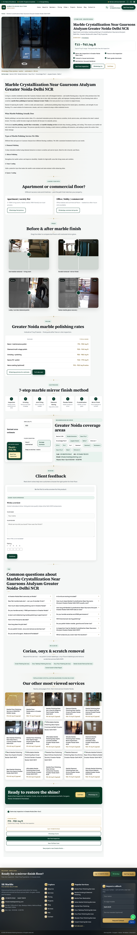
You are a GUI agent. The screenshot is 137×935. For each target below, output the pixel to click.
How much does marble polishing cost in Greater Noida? (27, 606)
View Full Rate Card (53, 843)
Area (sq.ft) (28, 421)
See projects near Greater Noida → (53, 848)
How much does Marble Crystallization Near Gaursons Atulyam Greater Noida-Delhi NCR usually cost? (74, 602)
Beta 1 (68, 450)
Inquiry (132, 922)
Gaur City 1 (83, 436)
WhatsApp (116, 874)
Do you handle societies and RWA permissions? (72, 614)
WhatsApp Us (98, 66)
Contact (50, 917)
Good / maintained (29, 443)
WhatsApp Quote (53, 834)
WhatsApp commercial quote (68, 210)
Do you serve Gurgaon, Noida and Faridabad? (23, 634)
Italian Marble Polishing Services (85, 902)
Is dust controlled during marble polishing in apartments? (27, 615)
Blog (85, 7)
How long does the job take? (17, 624)
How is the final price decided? (18, 620)
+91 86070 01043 (66, 454)
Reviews (79, 7)
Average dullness (42, 443)
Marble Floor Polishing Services (84, 889)
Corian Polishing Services (22, 664)
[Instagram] (131, 2)
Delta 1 (85, 441)
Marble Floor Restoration (82, 898)
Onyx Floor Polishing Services (62, 664)
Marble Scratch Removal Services (83, 664)
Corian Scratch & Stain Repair (53, 667)
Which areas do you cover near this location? (71, 635)
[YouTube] (134, 2)
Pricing (60, 7)
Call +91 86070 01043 (53, 829)
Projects (72, 7)
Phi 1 (64, 445)
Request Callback (118, 920)
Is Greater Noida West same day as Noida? (22, 596)
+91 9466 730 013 (82, 454)
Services (52, 7)
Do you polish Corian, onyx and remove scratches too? (26, 629)
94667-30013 (22, 898)
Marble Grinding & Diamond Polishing (83, 893)
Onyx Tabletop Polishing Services (41, 664)
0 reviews (85, 38)
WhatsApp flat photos (16, 210)
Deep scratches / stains (32, 449)
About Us (45, 7)
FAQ (49, 913)
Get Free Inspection (82, 66)
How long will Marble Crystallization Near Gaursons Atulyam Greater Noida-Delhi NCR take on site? (76, 609)
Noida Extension (72, 436)
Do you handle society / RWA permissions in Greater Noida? (28, 610)
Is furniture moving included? (66, 596)
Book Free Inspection (13, 455)
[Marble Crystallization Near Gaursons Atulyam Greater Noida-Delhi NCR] (36, 42)
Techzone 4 (97, 445)
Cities (65, 7)
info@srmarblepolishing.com (71, 457)
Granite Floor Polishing (81, 906)
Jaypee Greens (74, 441)
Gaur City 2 (59, 450)
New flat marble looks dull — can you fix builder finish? (26, 601)
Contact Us (91, 7)
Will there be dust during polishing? (68, 619)
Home (39, 7)
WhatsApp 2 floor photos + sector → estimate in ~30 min (19, 71)
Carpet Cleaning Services (82, 922)
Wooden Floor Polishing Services (85, 918)
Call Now (110, 66)
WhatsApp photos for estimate (19, 372)
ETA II (57, 445)
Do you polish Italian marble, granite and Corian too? (74, 623)
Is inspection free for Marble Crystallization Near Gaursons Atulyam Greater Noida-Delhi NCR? (76, 629)
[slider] (78, 254)
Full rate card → (79, 926)
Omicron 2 (77, 450)
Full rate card (38, 372)
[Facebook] (127, 2)
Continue (12, 556)
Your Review (11, 520)
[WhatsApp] (133, 916)
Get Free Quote (128, 7)
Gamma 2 (87, 445)
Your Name (10, 512)
